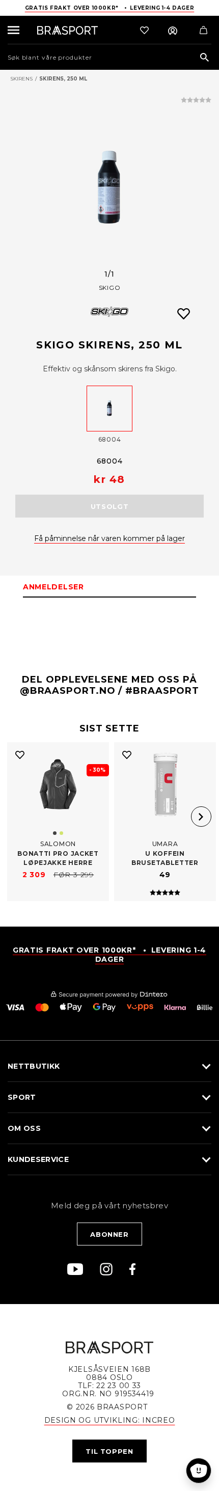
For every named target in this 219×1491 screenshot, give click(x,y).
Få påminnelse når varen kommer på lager (109, 538)
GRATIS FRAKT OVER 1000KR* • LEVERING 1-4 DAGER (109, 954)
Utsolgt (110, 506)
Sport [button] (22, 1097)
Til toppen (109, 1451)
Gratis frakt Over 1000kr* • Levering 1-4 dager (109, 8)
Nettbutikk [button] (34, 1066)
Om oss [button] (24, 1128)
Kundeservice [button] (38, 1159)
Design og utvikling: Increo (109, 1420)
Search (204, 58)
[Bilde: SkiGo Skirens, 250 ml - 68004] (109, 189)
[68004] (109, 408)
